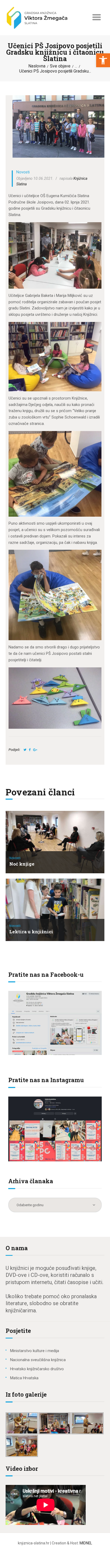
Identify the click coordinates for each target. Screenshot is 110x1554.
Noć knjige (21, 864)
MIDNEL (86, 1543)
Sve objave (60, 66)
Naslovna (36, 66)
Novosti (23, 172)
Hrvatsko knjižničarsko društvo (37, 1368)
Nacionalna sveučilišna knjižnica (38, 1359)
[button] (103, 60)
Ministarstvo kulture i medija (34, 1350)
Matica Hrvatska (24, 1378)
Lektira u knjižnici (31, 932)
